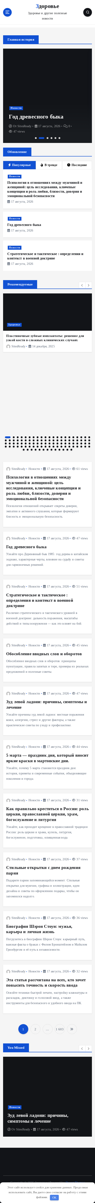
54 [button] (45, 443)
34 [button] (53, 440)
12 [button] (53, 437)
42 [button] (85, 440)
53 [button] (41, 443)
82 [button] (69, 446)
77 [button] (49, 446)
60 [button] (69, 443)
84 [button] (77, 446)
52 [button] (37, 443)
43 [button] (89, 440)
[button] (82, 285)
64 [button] (85, 443)
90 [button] (31, 450)
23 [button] (10, 440)
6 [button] (59, 138)
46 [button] (14, 443)
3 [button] (47, 138)
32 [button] (45, 440)
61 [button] (73, 443)
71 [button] (26, 446)
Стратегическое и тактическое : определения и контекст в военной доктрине (39, 600)
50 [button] (29, 443)
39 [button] (73, 440)
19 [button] (81, 437)
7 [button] (33, 437)
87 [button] (89, 446)
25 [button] (18, 440)
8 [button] (37, 437)
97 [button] (59, 450)
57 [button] (57, 443)
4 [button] (51, 138)
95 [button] (51, 450)
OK (54, 1197)
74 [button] (37, 446)
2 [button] (41, 138)
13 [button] (57, 437)
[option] (47, 96)
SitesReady (24, 126)
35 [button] (57, 440)
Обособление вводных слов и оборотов (44, 653)
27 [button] (26, 440)
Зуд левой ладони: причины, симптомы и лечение (38, 1118)
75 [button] (41, 446)
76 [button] (45, 446)
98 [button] (63, 450)
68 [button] (14, 446)
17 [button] (73, 437)
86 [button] (85, 446)
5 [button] (55, 138)
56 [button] (53, 443)
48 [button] (22, 443)
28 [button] (29, 440)
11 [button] (49, 437)
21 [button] (89, 437)
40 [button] (77, 440)
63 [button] (81, 443)
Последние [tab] (79, 165)
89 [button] (27, 450)
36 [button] (61, 440)
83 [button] (73, 446)
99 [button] (67, 450)
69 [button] (18, 446)
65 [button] (89, 443)
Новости (16, 108)
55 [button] (49, 443)
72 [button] (29, 446)
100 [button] (71, 450)
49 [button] (26, 443)
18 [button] (77, 437)
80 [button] (61, 446)
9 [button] (41, 437)
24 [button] (14, 440)
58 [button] (61, 443)
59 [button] (65, 443)
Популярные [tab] (21, 165)
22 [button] (6, 440)
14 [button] (61, 437)
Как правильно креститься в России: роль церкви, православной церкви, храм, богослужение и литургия (47, 814)
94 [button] (47, 450)
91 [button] (35, 450)
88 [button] (24, 450)
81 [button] (65, 446)
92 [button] (39, 450)
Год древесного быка (36, 116)
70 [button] (22, 446)
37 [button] (65, 440)
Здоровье (14, 324)
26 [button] (22, 440)
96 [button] (55, 450)
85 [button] (81, 446)
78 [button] (53, 446)
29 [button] (33, 440)
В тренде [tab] (51, 165)
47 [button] (18, 443)
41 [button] (81, 440)
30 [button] (37, 440)
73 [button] (33, 446)
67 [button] (10, 446)
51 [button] (33, 443)
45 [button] (10, 443)
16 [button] (69, 437)
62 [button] (77, 443)
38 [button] (69, 440)
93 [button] (43, 450)
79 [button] (57, 446)
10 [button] (45, 437)
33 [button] (49, 440)
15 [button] (65, 437)
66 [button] (6, 446)
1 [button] (36, 138)
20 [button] (85, 437)
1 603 (60, 1029)
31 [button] (41, 440)
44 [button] (6, 443)
